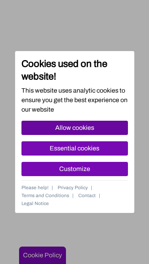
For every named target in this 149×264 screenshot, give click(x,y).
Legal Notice (35, 203)
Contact (87, 195)
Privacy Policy (73, 187)
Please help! (34, 187)
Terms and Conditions (45, 195)
